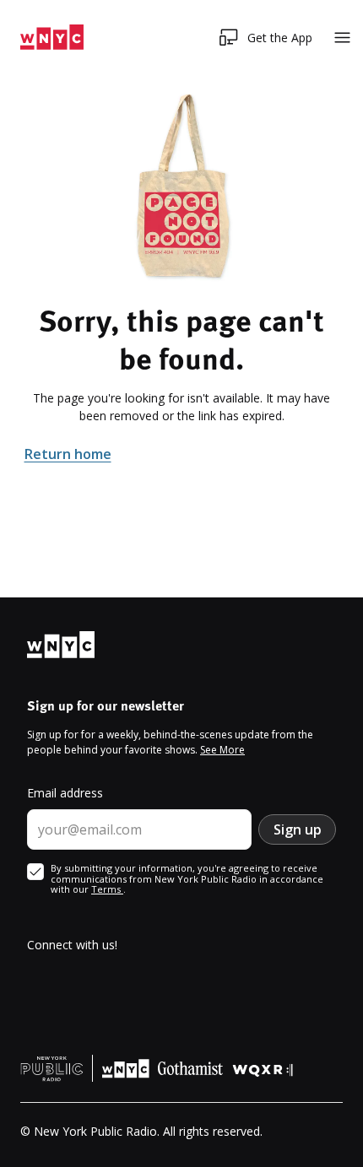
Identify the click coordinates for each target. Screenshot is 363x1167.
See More (222, 750)
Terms (107, 889)
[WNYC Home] (52, 37)
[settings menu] (342, 37)
